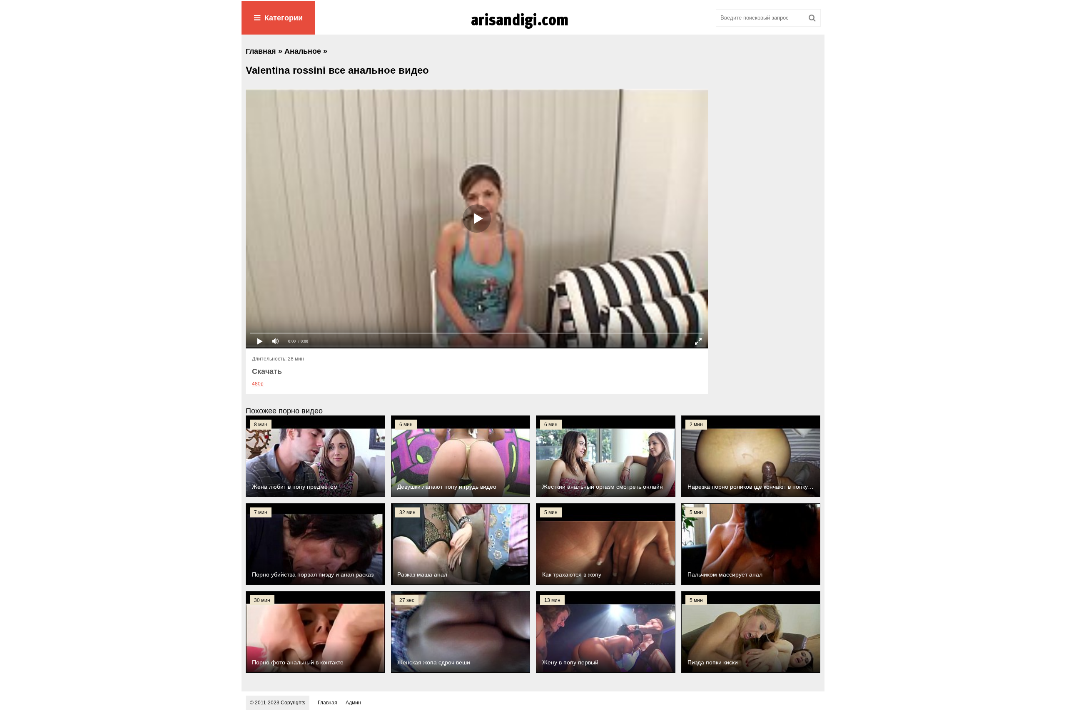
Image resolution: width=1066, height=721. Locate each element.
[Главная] (533, 28)
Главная (327, 703)
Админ (353, 703)
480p (258, 384)
